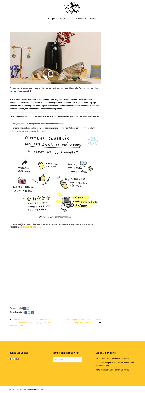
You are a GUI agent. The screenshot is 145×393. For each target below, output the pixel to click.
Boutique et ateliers (30, 227)
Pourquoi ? (52, 18)
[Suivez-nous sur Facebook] (25, 312)
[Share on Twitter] (28, 308)
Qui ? (62, 18)
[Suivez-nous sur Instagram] (32, 312)
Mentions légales (36, 389)
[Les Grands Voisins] (72, 9)
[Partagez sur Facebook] (24, 308)
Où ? (71, 18)
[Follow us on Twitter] (29, 312)
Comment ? (81, 18)
